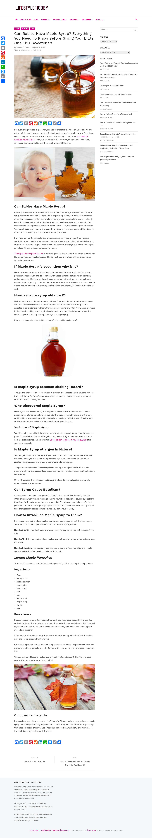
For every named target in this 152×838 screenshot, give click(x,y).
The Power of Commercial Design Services (116, 94)
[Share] (2, 81)
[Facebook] (2, 38)
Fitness (45, 20)
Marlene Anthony (23, 48)
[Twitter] (2, 43)
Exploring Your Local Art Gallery (112, 86)
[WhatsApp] (2, 66)
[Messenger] (2, 71)
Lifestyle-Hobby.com (79, 830)
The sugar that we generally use (28, 254)
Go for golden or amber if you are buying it (69, 440)
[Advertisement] (94, 7)
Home (36, 20)
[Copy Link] (2, 76)
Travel (99, 20)
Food (17, 29)
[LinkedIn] (2, 62)
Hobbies (74, 20)
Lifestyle (86, 20)
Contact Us (25, 20)
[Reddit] (2, 57)
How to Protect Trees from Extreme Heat (116, 114)
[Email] (2, 48)
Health (25, 29)
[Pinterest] (2, 52)
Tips (32, 29)
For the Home (59, 20)
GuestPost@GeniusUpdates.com (109, 830)
